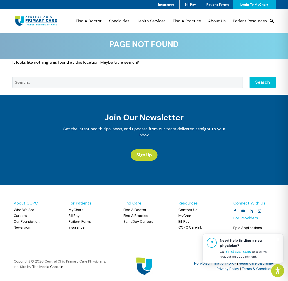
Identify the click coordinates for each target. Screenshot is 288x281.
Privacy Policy (228, 268)
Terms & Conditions (258, 268)
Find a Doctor (89, 20)
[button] (271, 21)
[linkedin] (251, 211)
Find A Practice (187, 20)
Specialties (119, 20)
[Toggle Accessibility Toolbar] (278, 271)
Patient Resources (250, 20)
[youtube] (243, 211)
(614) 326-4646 (238, 252)
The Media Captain (47, 266)
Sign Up (144, 155)
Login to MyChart (254, 4)
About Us (217, 20)
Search (262, 82)
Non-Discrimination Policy (215, 263)
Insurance (166, 4)
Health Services (151, 20)
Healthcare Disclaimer (256, 263)
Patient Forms (217, 4)
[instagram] (259, 211)
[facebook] (235, 211)
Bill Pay (190, 4)
